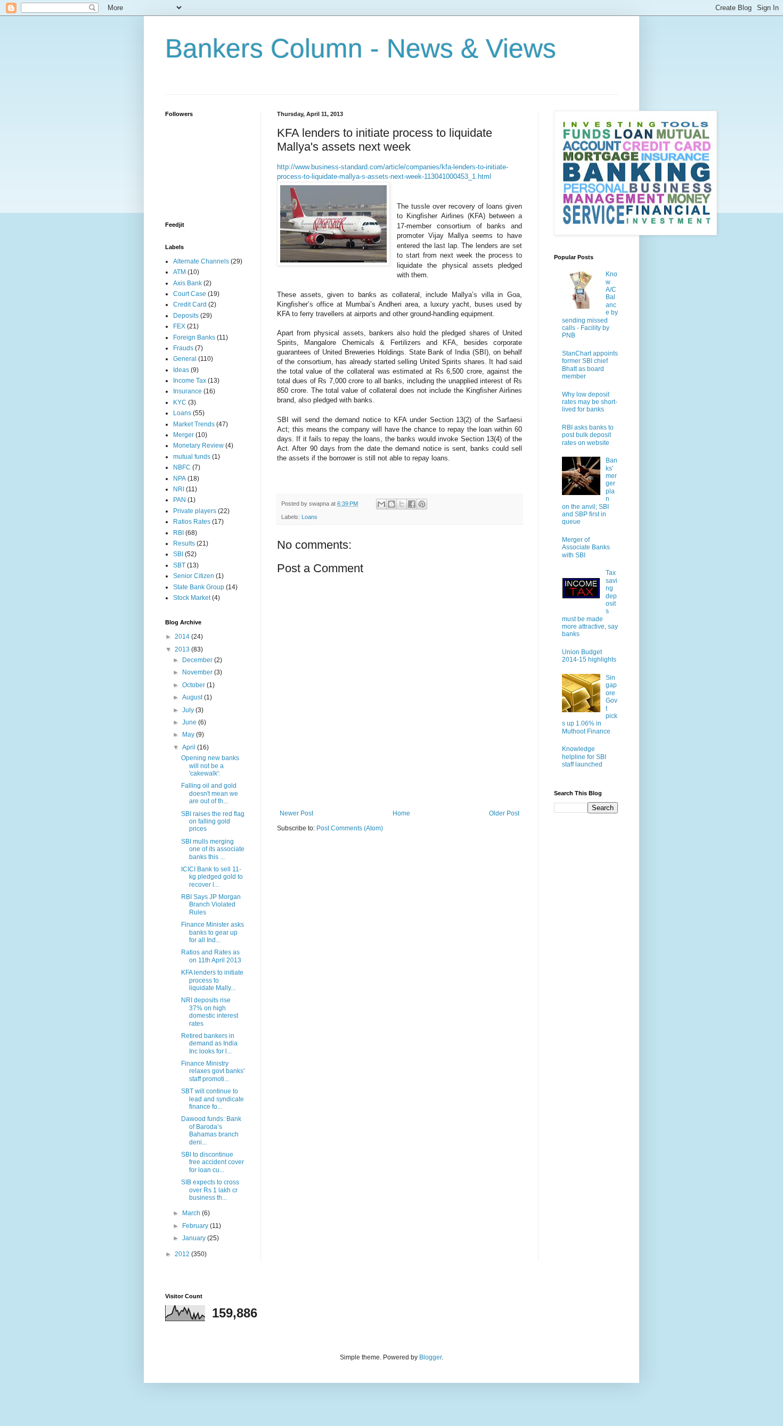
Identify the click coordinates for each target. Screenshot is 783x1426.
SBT (179, 565)
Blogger (430, 1357)
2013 (183, 649)
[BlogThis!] (391, 504)
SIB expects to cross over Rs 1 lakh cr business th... (210, 1189)
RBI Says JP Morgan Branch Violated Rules (211, 904)
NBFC (182, 467)
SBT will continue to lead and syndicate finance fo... (212, 1098)
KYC (179, 402)
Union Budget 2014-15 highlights (589, 655)
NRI (178, 489)
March (192, 1213)
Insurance (187, 391)
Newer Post (296, 813)
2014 (183, 636)
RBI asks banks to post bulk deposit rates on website (588, 435)
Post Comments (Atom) (349, 828)
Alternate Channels (201, 261)
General (185, 358)
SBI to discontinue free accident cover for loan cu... (212, 1162)
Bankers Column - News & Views (360, 48)
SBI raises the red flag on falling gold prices (212, 821)
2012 (183, 1254)
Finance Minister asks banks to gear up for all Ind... (212, 932)
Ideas (181, 370)
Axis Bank (187, 283)
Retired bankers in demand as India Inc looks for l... (209, 1043)
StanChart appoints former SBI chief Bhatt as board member (590, 365)
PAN (179, 500)
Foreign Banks (194, 337)
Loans (309, 517)
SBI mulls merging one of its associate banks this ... (212, 849)
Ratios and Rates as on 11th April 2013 (211, 956)
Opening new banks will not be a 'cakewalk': (210, 765)
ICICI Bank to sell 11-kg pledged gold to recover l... (212, 877)
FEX (179, 326)
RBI (178, 533)
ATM (179, 272)
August (193, 697)
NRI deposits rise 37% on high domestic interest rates (209, 1011)
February (196, 1226)
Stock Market (191, 597)
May (189, 734)
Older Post (504, 813)
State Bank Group (198, 587)
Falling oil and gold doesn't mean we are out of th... (209, 793)
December (198, 660)
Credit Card (190, 304)
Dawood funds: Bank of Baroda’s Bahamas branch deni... (211, 1130)
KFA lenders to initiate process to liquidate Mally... (212, 980)
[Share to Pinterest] (422, 504)
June (190, 722)
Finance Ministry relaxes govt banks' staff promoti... (212, 1071)
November (198, 672)
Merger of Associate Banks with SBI (586, 547)
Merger (183, 435)
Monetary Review (198, 445)
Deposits (186, 315)
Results (184, 543)
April (189, 747)
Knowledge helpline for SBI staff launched (584, 756)
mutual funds (191, 456)
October (194, 685)
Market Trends (194, 424)
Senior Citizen (193, 576)
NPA (179, 478)
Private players (194, 511)
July (188, 710)
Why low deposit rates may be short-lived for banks (589, 402)
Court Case (189, 294)
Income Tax (189, 380)
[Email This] (381, 504)
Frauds (183, 348)
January (194, 1238)
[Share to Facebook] (411, 504)
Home (401, 813)
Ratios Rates (191, 521)
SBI (178, 554)
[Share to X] (401, 504)
